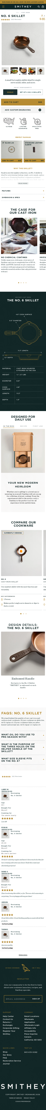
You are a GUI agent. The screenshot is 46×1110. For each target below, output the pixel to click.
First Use (38, 426)
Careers (27, 1037)
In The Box (8, 426)
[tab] (20, 613)
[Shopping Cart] (43, 6)
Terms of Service (15, 1098)
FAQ (5, 1058)
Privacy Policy (29, 1098)
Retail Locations (31, 1016)
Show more (23, 955)
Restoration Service (12, 1061)
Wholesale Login (32, 1025)
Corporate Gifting (11, 1028)
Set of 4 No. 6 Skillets (30, 92)
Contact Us (8, 1019)
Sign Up (36, 999)
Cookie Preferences (23, 1101)
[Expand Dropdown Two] (43, 747)
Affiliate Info (30, 1028)
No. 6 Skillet (16, 795)
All (17, 12)
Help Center (8, 1016)
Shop (5, 1052)
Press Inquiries (31, 1034)
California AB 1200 (33, 1040)
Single (10, 92)
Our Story (7, 1055)
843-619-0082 (30, 1052)
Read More (23, 183)
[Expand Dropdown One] (43, 735)
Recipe (23, 426)
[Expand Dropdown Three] (43, 759)
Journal (6, 1064)
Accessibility (30, 1031)
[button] (11, 19)
